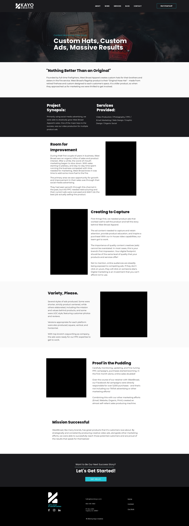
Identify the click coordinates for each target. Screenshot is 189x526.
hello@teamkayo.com (94, 499)
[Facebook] (48, 510)
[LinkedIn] (59, 510)
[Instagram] (54, 510)
